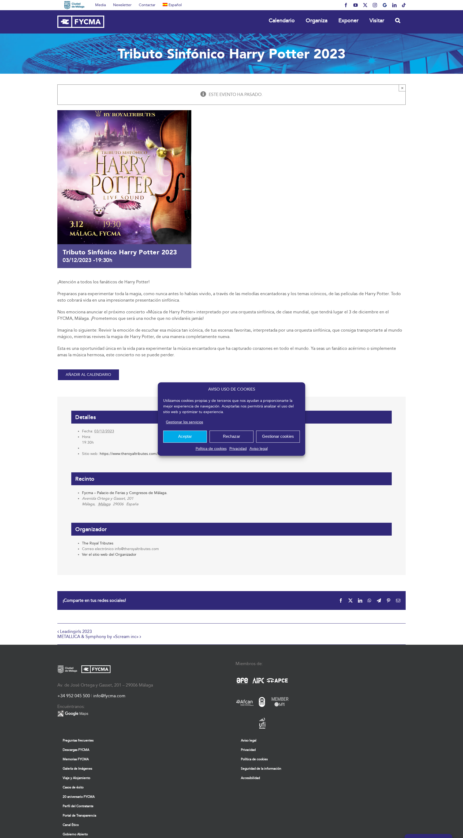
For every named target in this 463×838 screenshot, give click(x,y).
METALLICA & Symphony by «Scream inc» (98, 636)
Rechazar (231, 436)
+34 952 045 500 (73, 695)
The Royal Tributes (97, 543)
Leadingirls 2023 (76, 631)
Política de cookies (211, 448)
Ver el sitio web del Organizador (109, 554)
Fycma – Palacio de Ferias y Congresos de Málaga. (124, 493)
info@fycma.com (109, 695)
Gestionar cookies (278, 436)
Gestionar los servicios (184, 422)
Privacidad (238, 448)
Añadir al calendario (88, 374)
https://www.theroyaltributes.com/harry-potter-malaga (145, 453)
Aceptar (185, 436)
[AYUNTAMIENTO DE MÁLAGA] (74, 5)
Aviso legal (258, 448)
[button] (398, 20)
